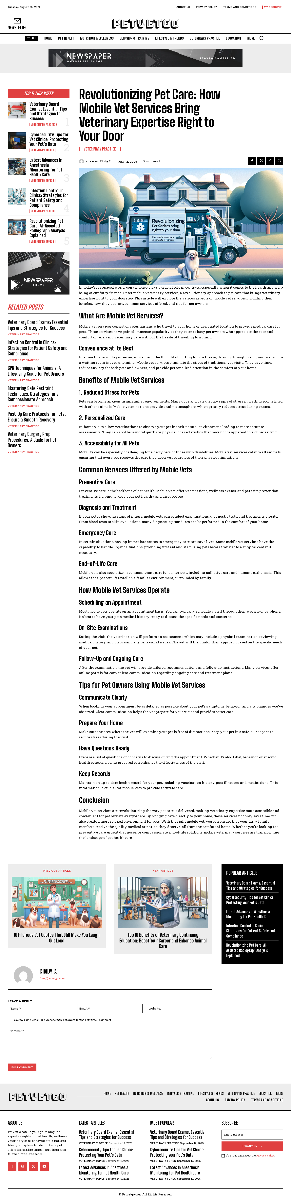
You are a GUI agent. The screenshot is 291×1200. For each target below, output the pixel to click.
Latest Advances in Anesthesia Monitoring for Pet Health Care (45, 167)
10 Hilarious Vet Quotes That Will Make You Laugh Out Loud (57, 937)
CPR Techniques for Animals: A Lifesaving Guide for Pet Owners (36, 371)
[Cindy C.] (82, 161)
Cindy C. (105, 161)
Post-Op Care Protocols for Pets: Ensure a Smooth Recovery (37, 416)
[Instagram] (22, 1166)
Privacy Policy (265, 1155)
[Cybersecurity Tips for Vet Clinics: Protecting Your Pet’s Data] (17, 140)
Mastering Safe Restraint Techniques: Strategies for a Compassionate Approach (33, 394)
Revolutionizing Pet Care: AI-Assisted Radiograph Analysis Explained (47, 228)
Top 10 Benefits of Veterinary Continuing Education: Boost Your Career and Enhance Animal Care (163, 940)
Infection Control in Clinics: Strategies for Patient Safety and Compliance (48, 198)
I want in (250, 1146)
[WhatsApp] (279, 161)
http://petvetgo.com (52, 978)
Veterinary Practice (44, 124)
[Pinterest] (270, 161)
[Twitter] (261, 161)
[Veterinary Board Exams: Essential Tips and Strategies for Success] (17, 110)
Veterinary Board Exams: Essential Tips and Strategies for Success (48, 111)
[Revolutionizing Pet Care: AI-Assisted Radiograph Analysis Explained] (17, 227)
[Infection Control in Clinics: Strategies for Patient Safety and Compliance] (17, 196)
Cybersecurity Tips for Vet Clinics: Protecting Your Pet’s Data (48, 139)
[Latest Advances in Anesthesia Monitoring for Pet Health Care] (17, 166)
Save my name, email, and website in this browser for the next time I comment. (62, 1020)
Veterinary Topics (42, 150)
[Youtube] (44, 1166)
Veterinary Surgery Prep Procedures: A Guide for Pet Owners (32, 439)
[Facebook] (252, 161)
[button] (261, 38)
